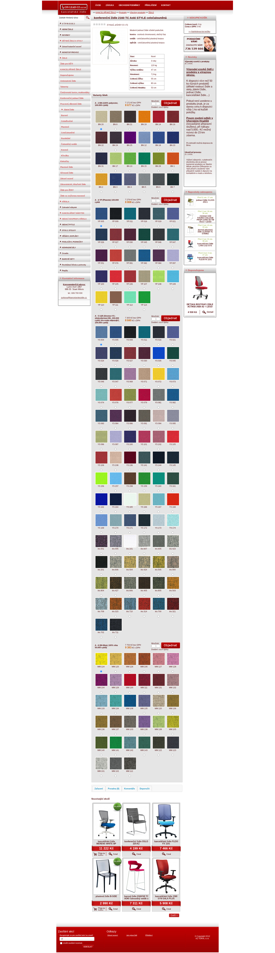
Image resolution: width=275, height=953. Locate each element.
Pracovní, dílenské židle (71, 104)
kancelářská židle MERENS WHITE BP (106, 842)
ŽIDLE (151, 12)
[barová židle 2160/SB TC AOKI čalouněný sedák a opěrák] (136, 876)
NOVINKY (66, 35)
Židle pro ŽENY (67, 190)
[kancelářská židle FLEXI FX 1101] (166, 822)
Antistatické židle (68, 81)
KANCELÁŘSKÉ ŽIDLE (106, 12)
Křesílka (65, 156)
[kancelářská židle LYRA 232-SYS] (190, 244)
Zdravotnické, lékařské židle (73, 184)
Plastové (65, 127)
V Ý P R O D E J (68, 24)
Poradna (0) (113, 788)
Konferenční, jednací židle (72, 98)
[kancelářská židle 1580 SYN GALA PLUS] (166, 876)
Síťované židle (66, 173)
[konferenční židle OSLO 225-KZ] (136, 822)
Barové (64, 115)
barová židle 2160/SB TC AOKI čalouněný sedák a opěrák (136, 898)
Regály (65, 270)
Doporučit (144, 788)
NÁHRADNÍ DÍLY (69, 247)
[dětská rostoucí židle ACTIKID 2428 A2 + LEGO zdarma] (200, 288)
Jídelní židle (69, 110)
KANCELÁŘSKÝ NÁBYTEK (73, 213)
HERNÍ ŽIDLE (67, 29)
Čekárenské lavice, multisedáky (74, 92)
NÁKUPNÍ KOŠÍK (198, 17)
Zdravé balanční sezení (71, 47)
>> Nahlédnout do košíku (199, 31)
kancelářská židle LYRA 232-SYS (205, 245)
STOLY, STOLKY (69, 230)
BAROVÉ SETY (68, 259)
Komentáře (129, 788)
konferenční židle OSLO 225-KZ (136, 842)
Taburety (64, 87)
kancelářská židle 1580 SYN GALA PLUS (166, 897)
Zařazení (99, 788)
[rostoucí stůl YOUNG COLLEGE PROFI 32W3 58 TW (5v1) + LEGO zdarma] (190, 216)
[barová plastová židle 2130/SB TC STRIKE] (190, 230)
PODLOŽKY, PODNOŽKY (72, 242)
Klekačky (64, 161)
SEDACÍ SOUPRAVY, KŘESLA (74, 219)
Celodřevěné (67, 121)
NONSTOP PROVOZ (70, 52)
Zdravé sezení (66, 179)
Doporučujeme (67, 75)
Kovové (64, 150)
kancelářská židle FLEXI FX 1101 (166, 842)
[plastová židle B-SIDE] (106, 876)
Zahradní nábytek (69, 207)
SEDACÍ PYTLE (68, 225)
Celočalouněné (68, 133)
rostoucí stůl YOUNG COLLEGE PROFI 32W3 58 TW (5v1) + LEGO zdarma (205, 220)
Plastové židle (66, 167)
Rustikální (65, 138)
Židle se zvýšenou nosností (72, 196)
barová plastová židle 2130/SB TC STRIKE (205, 232)
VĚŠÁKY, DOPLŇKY (70, 236)
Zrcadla (65, 253)
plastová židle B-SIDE (106, 896)
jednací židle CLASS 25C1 (205, 201)
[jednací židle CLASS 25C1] (190, 202)
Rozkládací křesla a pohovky (74, 265)
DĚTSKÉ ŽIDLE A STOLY (72, 41)
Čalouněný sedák (69, 144)
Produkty (123, 12)
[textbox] (70, 18)
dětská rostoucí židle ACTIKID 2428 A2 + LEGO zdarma (200, 306)
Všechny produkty (137, 12)
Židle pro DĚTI (66, 64)
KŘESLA (65, 202)
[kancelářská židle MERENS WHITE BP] (106, 822)
